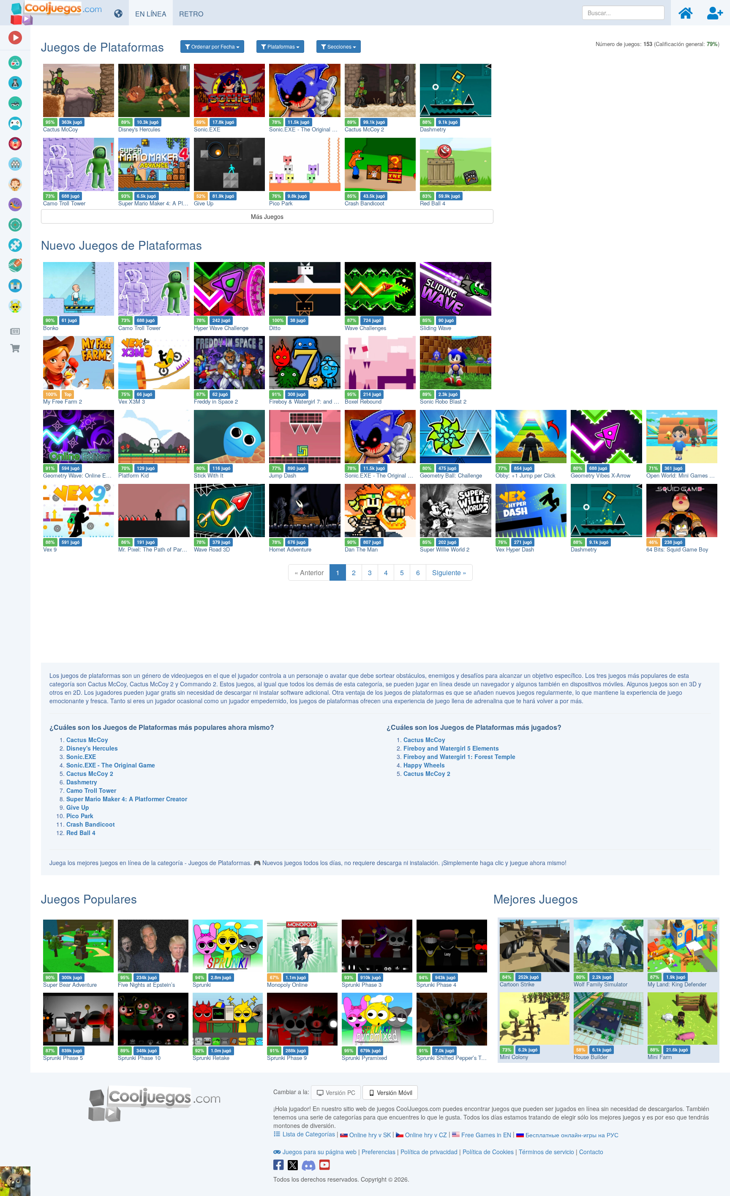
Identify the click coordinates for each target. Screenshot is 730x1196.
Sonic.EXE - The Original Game (308, 129)
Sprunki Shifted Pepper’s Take (453, 1058)
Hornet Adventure (290, 549)
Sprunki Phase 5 (63, 1058)
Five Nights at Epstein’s (146, 984)
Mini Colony (514, 1057)
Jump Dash (282, 475)
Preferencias (379, 1151)
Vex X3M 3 (131, 401)
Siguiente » (449, 572)
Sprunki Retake (211, 1058)
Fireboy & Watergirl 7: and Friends (310, 401)
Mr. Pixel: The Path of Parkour (155, 549)
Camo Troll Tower (64, 203)
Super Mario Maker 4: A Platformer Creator (170, 203)
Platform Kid (133, 475)
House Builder (590, 1057)
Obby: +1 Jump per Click (525, 475)
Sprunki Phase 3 (361, 984)
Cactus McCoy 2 (364, 129)
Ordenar (212, 46)
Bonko (50, 328)
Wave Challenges (365, 328)
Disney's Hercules (139, 129)
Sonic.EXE (207, 129)
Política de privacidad (429, 1151)
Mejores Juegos (535, 898)
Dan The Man (361, 549)
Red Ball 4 (432, 203)
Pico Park (280, 203)
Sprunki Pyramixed (364, 1058)
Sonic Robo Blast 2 (443, 401)
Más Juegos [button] (267, 216)
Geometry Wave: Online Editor (80, 475)
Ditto (275, 328)
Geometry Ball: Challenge (451, 475)
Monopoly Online (287, 984)
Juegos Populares (89, 898)
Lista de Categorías (309, 1134)
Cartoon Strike (517, 984)
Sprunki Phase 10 (139, 1058)
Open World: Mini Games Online (685, 475)
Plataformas (281, 46)
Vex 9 (50, 549)
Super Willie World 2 (444, 549)
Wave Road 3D (212, 549)
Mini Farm (660, 1057)
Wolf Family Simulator (600, 984)
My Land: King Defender (677, 984)
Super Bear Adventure (70, 984)
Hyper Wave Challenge (221, 328)
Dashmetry (433, 129)
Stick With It (208, 475)
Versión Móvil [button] (393, 1092)
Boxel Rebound (363, 401)
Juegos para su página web (319, 1151)
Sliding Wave (435, 328)
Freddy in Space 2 (216, 401)
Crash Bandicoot (364, 203)
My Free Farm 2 (62, 401)
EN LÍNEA (154, 13)
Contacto (591, 1151)
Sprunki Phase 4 (436, 984)
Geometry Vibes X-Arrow (600, 475)
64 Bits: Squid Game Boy (677, 549)
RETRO (194, 13)
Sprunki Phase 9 (287, 1058)
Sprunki (202, 984)
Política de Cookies (488, 1151)
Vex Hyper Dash (515, 549)
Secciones (339, 46)
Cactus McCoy (60, 129)
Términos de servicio (546, 1151)
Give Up (203, 203)
